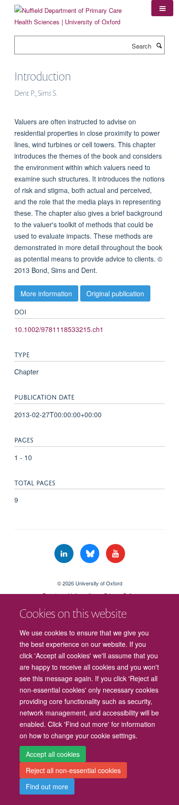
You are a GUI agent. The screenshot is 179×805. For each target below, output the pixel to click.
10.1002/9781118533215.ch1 (59, 329)
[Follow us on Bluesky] (90, 553)
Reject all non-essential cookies (73, 770)
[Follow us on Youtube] (115, 553)
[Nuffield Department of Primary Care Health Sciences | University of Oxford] (75, 12)
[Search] (159, 45)
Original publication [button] (115, 293)
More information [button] (46, 293)
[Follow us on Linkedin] (64, 553)
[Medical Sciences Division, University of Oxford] (89, 575)
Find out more (47, 786)
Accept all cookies (53, 754)
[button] (162, 8)
